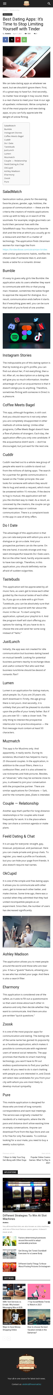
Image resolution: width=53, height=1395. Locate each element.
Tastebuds (9, 146)
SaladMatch (10, 125)
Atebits (8, 34)
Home (5, 10)
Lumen (7, 153)
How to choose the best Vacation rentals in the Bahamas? (38, 1330)
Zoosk (7, 178)
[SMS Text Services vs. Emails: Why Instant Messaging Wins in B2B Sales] (14, 1291)
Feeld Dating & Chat (14, 164)
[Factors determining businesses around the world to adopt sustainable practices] (9, 1241)
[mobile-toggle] (4, 3)
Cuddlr (7, 139)
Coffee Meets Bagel (14, 136)
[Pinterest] (18, 39)
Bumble (8, 129)
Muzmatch (9, 157)
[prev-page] (4, 1338)
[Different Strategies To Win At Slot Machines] (26, 1195)
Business (7, 1298)
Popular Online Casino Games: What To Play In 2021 (39, 1160)
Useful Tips (7, 1323)
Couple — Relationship (15, 160)
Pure (6, 181)
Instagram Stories (13, 132)
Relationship (15, 10)
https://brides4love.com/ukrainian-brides (25, 249)
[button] (49, 3)
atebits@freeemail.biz (31, 1384)
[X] (11, 39)
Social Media (32, 1298)
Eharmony (9, 174)
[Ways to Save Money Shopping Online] (14, 1317)
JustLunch (9, 150)
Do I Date (8, 143)
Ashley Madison (12, 171)
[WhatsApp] (24, 39)
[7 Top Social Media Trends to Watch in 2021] (39, 1291)
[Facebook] (5, 39)
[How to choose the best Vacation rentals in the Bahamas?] (39, 1317)
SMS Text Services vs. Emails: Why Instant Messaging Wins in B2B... (13, 1305)
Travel (30, 1323)
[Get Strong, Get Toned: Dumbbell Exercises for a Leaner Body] (9, 1254)
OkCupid (8, 167)
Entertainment (8, 1211)
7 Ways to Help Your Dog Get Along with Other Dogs (14, 1158)
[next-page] (8, 1338)
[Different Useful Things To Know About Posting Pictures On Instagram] (9, 1267)
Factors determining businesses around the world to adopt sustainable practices (32, 1240)
